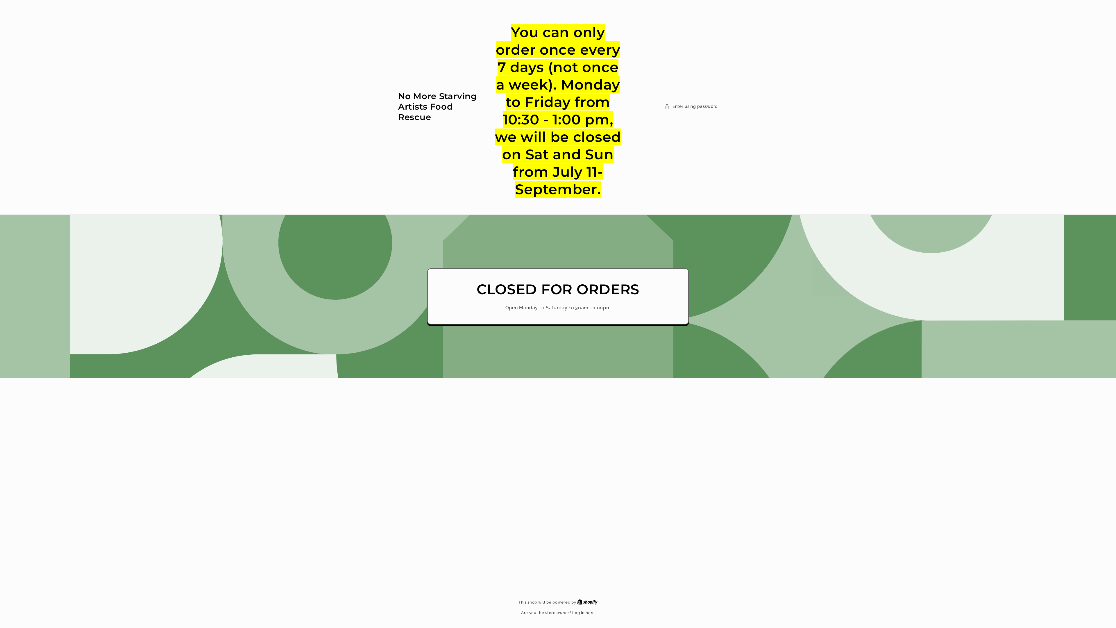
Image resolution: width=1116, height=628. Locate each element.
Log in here (583, 613)
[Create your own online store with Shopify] (587, 602)
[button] (691, 106)
